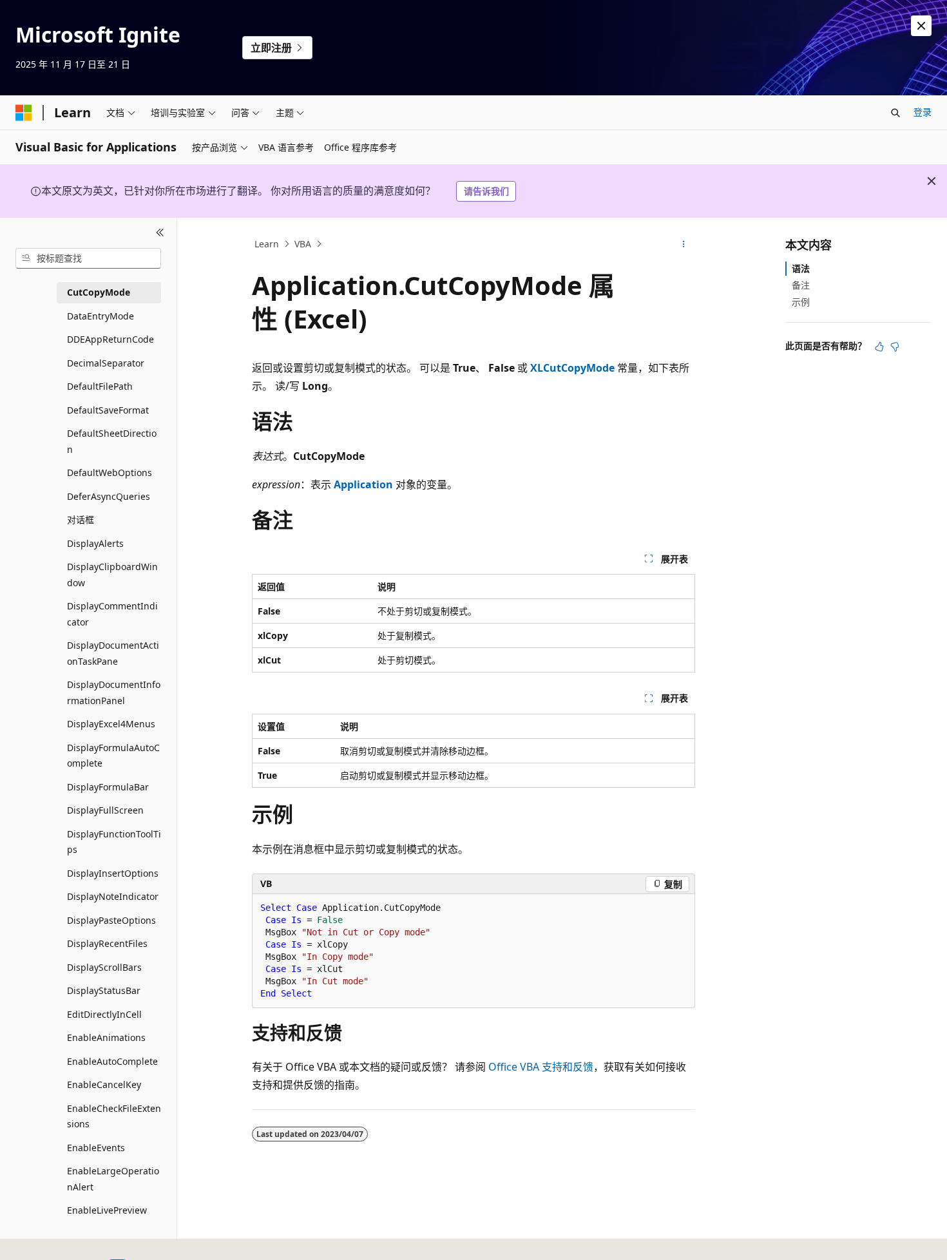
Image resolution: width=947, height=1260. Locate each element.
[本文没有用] (895, 346)
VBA (302, 244)
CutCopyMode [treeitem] (98, 292)
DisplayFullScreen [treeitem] (105, 810)
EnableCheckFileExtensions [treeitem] (114, 1116)
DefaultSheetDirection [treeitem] (112, 441)
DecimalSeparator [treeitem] (105, 363)
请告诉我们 (486, 191)
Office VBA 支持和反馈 (540, 1067)
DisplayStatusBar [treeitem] (103, 990)
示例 (801, 302)
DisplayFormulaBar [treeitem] (108, 787)
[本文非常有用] (879, 346)
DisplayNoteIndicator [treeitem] (112, 896)
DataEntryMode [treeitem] (100, 316)
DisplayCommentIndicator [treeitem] (112, 614)
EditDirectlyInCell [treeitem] (104, 1014)
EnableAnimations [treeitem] (106, 1037)
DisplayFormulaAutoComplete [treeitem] (113, 755)
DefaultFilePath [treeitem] (100, 386)
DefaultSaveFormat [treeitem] (108, 410)
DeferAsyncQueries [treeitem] (108, 496)
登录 (923, 112)
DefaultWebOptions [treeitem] (109, 472)
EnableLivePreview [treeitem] (107, 1210)
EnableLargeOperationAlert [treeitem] (113, 1179)
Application (363, 484)
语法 (801, 268)
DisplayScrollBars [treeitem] (104, 967)
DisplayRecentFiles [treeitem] (107, 943)
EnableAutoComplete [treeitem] (112, 1061)
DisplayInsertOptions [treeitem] (112, 873)
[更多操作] (684, 244)
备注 (801, 285)
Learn (266, 244)
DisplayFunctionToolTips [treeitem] (114, 842)
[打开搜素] (895, 112)
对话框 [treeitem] (80, 519)
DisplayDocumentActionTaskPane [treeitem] (113, 653)
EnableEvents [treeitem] (96, 1147)
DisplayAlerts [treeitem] (95, 543)
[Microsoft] (23, 112)
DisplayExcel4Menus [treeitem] (111, 724)
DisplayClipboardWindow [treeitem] (112, 574)
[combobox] (88, 258)
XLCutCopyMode (572, 368)
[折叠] (160, 233)
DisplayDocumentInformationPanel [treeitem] (113, 692)
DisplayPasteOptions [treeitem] (111, 920)
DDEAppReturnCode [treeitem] (110, 339)
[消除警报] (921, 25)
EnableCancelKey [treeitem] (104, 1084)
